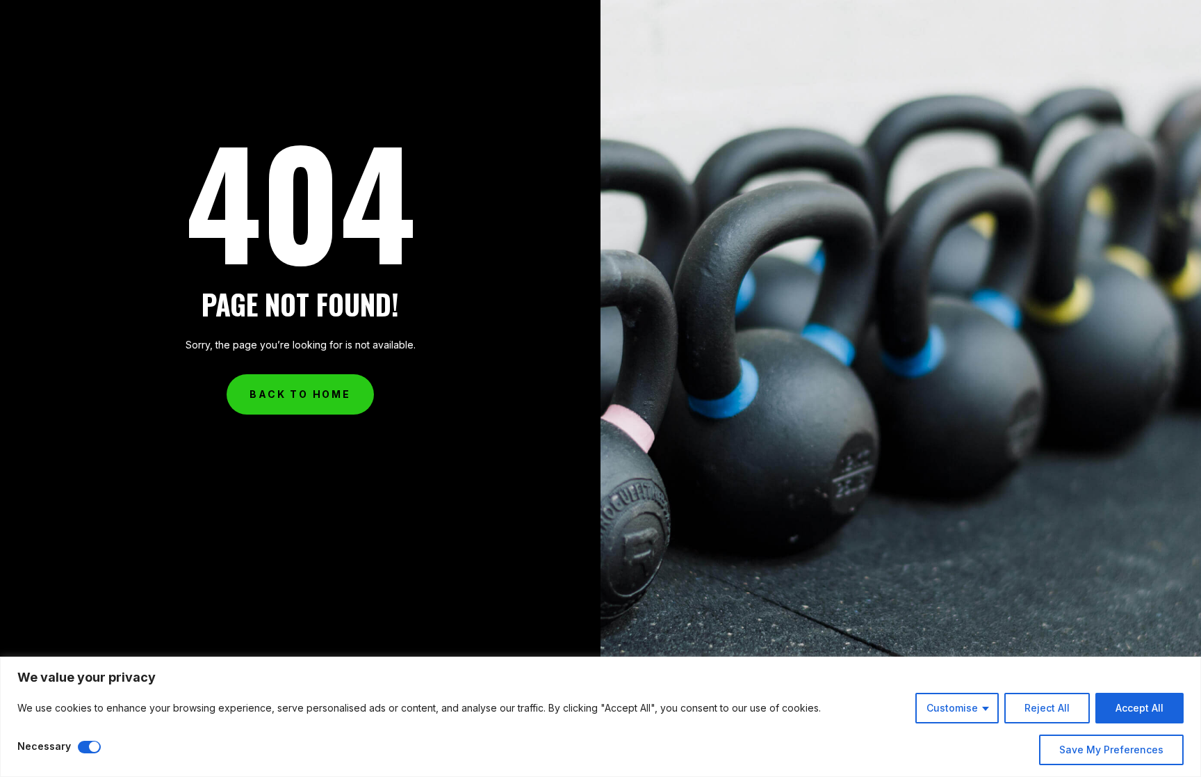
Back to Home (300, 394)
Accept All (1139, 708)
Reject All (1047, 708)
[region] (600, 717)
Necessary (44, 746)
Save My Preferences (1111, 749)
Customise (952, 708)
